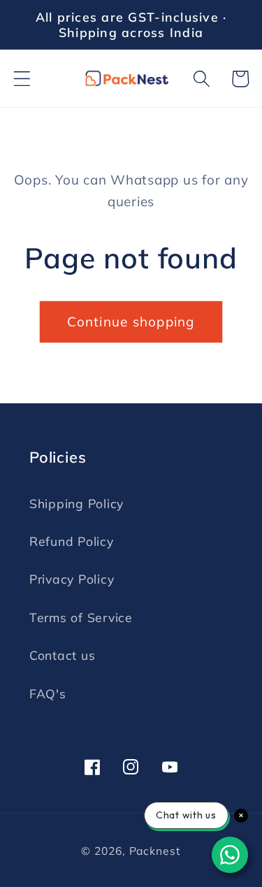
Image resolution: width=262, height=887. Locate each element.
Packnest (155, 851)
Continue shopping (130, 321)
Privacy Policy (72, 578)
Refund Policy (71, 541)
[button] (22, 78)
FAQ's (47, 693)
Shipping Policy (76, 503)
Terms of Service (81, 617)
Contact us (62, 655)
